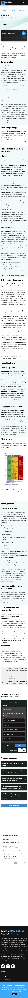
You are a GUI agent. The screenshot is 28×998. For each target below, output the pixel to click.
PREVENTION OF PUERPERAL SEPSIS (13, 856)
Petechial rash (10, 739)
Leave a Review (5, 977)
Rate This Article (14, 805)
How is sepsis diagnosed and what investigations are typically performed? (13, 787)
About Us (3, 971)
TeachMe (8, 2)
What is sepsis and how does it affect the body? (12, 764)
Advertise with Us (5, 979)
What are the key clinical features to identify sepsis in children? (12, 779)
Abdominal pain (10, 720)
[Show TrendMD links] (24, 862)
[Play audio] (24, 33)
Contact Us (4, 974)
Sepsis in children (8, 846)
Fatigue (8, 725)
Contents (4, 24)
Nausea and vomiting (11, 734)
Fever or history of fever (12, 729)
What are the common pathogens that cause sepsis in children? (12, 772)
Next (20, 745)
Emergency (4, 10)
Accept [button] (14, 994)
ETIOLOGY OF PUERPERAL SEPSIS (12, 842)
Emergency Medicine (17, 10)
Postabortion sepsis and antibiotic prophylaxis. (14, 850)
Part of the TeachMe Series (10, 934)
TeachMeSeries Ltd (9, 451)
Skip (7, 745)
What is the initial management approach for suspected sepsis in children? (11, 796)
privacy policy (18, 991)
